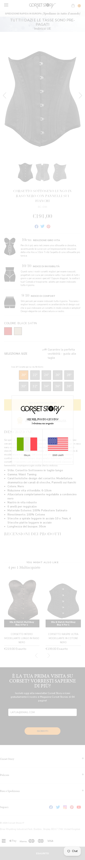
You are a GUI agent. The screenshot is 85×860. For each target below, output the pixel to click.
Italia (27, 455)
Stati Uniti (58, 455)
